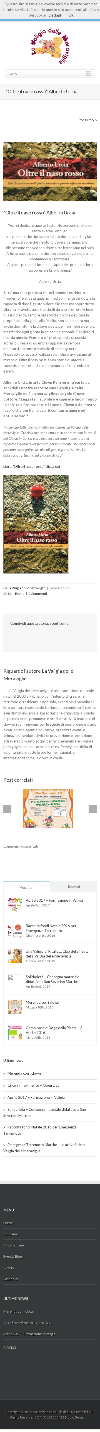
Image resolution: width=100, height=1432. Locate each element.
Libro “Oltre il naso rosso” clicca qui (31, 466)
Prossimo (86, 120)
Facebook (11, 635)
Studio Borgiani (76, 1417)
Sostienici (10, 1279)
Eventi (19, 593)
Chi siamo (10, 1234)
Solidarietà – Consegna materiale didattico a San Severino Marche (52, 979)
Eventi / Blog (12, 1256)
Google (14, 1364)
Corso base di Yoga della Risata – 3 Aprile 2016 (54, 1030)
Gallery (8, 1268)
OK (71, 15)
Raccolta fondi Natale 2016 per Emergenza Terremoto (51, 928)
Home (8, 1223)
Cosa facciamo (14, 1245)
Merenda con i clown (42, 1002)
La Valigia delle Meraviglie (27, 588)
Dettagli (55, 15)
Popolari (27, 887)
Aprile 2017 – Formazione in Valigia (54, 900)
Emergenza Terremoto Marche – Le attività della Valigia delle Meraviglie (44, 1147)
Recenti (74, 887)
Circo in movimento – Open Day (33, 1085)
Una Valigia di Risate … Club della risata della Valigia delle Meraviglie (57, 953)
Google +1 (22, 635)
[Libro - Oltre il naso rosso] (36, 477)
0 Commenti (37, 593)
